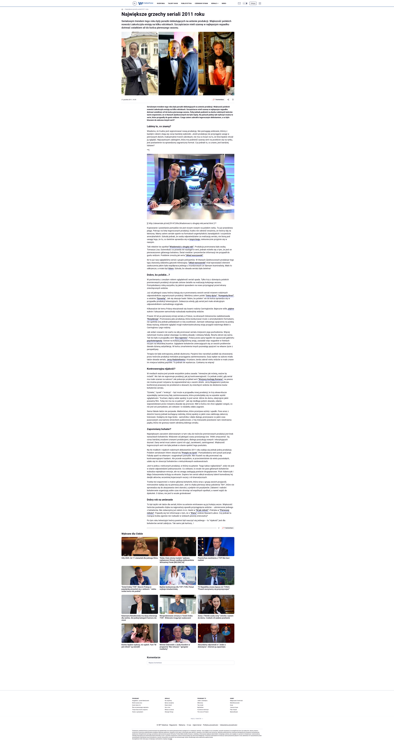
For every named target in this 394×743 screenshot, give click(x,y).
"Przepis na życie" (189, 452)
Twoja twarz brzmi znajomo (140, 709)
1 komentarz (219, 100)
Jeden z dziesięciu (202, 700)
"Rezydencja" (153, 319)
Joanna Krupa (234, 707)
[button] (245, 3)
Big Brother (200, 707)
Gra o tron (167, 707)
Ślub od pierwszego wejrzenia (140, 707)
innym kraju (194, 239)
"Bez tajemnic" (181, 338)
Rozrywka (161, 3)
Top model (200, 705)
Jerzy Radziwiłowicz (176, 359)
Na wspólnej (168, 700)
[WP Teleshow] (147, 3)
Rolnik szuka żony (137, 703)
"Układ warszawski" (194, 255)
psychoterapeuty (154, 340)
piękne (231, 308)
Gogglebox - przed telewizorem (140, 700)
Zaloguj (253, 3)
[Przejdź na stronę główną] (135, 5)
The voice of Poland (202, 712)
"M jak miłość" (202, 510)
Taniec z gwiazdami (137, 712)
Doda (231, 705)
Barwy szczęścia (169, 703)
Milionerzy (200, 703)
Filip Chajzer (233, 709)
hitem (171, 268)
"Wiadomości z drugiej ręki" (181, 246)
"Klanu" (193, 513)
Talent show (173, 3)
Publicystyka (186, 3)
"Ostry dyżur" (211, 295)
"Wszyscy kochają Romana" (210, 379)
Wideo (224, 3)
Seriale (214, 3)
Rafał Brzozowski (234, 703)
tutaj (171, 739)
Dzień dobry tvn (136, 705)
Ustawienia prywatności (228, 725)
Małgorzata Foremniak (236, 700)
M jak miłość (168, 705)
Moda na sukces (169, 709)
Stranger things (169, 712)
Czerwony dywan (201, 3)
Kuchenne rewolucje (202, 709)
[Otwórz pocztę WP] (239, 3)
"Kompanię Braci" (226, 295)
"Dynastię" (161, 298)
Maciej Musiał (234, 712)
